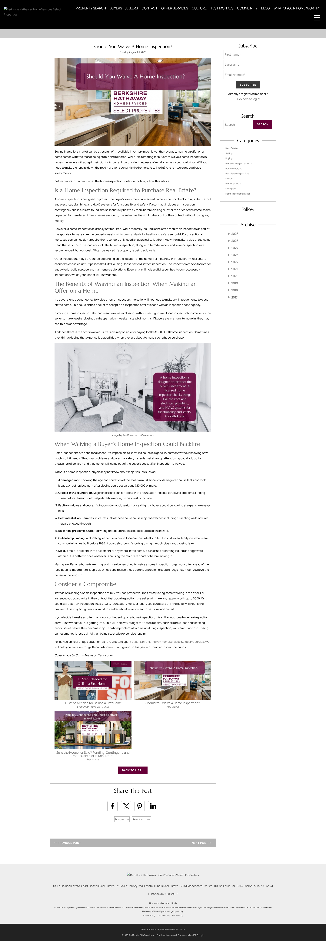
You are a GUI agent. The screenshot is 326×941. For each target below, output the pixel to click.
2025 (234, 241)
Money (228, 178)
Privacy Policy (149, 915)
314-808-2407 (168, 894)
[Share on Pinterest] (140, 806)
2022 (234, 262)
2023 (234, 255)
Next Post (200, 843)
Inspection (123, 819)
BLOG (265, 8)
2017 (234, 297)
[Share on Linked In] (153, 806)
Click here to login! (248, 99)
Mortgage (230, 188)
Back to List (132, 770)
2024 (234, 248)
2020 (234, 276)
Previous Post (69, 843)
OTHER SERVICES (174, 8)
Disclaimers (183, 935)
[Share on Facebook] (112, 806)
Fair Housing (177, 915)
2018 (234, 290)
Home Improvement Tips (237, 193)
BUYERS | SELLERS (124, 8)
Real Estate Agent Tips (237, 173)
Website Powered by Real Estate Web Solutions (163, 929)
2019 (234, 283)
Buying (228, 158)
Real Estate (231, 148)
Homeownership (233, 168)
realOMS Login (197, 935)
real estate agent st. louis (238, 163)
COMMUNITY (247, 8)
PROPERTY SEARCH (91, 8)
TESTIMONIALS (221, 8)
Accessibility (164, 915)
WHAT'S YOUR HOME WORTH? (297, 8)
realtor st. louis (142, 819)
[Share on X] (126, 806)
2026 (234, 234)
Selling (228, 153)
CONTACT (150, 8)
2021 (234, 269)
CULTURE (199, 8)
